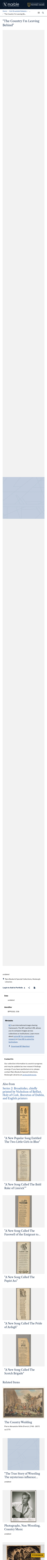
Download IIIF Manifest (20, 1046)
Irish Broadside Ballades (18, 11)
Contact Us (8, 1059)
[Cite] (34, 988)
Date (6, 996)
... (29, 11)
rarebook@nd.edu (29, 1075)
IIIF (10, 1025)
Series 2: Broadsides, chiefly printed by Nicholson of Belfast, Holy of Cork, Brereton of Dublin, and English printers (23, 1093)
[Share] (29, 988)
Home (5, 11)
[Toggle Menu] (39, 12)
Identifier (8, 1007)
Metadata (9, 1021)
